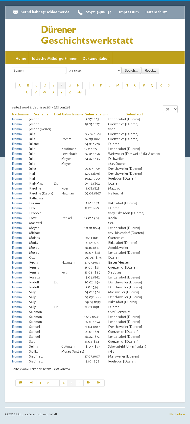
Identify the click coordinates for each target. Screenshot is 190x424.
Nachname (20, 114)
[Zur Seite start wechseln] (20, 383)
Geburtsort (134, 114)
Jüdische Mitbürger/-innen (54, 58)
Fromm (17, 119)
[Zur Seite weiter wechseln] (89, 383)
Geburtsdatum (96, 114)
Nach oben (177, 414)
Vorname (41, 114)
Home (21, 58)
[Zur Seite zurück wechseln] (31, 383)
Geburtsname (73, 114)
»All (79, 92)
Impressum (129, 12)
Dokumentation (96, 58)
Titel (57, 114)
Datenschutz (156, 12)
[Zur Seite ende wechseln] (99, 383)
